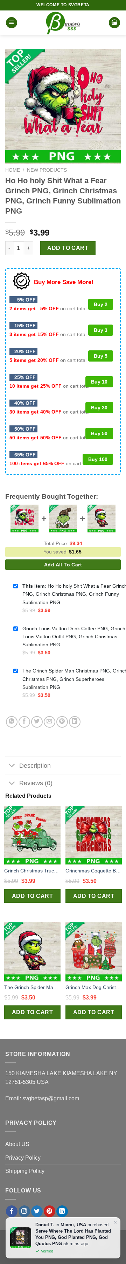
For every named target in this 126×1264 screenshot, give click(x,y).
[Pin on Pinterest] (62, 722)
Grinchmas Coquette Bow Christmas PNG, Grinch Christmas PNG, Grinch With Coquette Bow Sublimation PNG (93, 870)
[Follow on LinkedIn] (62, 1211)
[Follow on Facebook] (12, 1211)
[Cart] (114, 23)
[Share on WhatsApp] (12, 722)
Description (35, 765)
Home (12, 170)
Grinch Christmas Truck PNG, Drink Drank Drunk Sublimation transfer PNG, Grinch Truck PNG (32, 870)
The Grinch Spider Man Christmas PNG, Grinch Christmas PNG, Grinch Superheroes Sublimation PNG (32, 987)
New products (47, 170)
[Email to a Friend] (49, 722)
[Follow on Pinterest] (49, 1211)
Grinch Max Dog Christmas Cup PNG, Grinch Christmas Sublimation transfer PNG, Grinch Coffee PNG (93, 987)
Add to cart (67, 248)
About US (17, 1144)
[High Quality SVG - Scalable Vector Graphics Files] (63, 22)
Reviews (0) (35, 783)
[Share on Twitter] (37, 722)
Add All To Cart (63, 564)
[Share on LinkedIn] (74, 722)
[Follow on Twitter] (37, 1211)
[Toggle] (12, 766)
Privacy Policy (23, 1158)
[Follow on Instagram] (24, 1211)
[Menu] (11, 23)
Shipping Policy (24, 1171)
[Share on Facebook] (24, 722)
